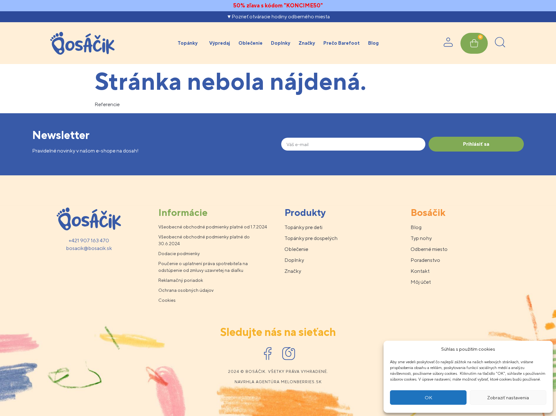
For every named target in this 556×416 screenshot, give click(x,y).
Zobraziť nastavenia (508, 397)
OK (428, 397)
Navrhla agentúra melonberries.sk (278, 382)
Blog (373, 43)
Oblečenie (250, 43)
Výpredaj (219, 43)
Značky (307, 43)
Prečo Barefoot (341, 43)
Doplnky (280, 43)
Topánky (188, 43)
